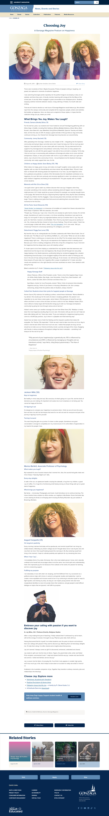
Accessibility (36, 793)
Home (10, 18)
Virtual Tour (36, 798)
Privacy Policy (14, 793)
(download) (45, 688)
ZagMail (34, 795)
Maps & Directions (15, 790)
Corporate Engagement (17, 798)
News (11, 14)
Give (85, 777)
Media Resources (69, 14)
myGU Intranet (59, 798)
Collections (36, 14)
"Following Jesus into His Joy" (52, 268)
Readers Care (74, 696)
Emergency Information (62, 790)
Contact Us (58, 795)
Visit (23, 777)
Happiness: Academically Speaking (39, 679)
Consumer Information (17, 795)
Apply (54, 777)
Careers (34, 790)
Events (19, 14)
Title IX (56, 793)
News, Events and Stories (47, 8)
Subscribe (71, 725)
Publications (47, 14)
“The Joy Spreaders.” (57, 224)
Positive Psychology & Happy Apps (39, 682)
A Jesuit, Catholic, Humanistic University (22, 809)
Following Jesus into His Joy (36, 685)
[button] (11, 2)
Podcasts (57, 14)
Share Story (81, 83)
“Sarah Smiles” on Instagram (33, 208)
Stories (27, 14)
